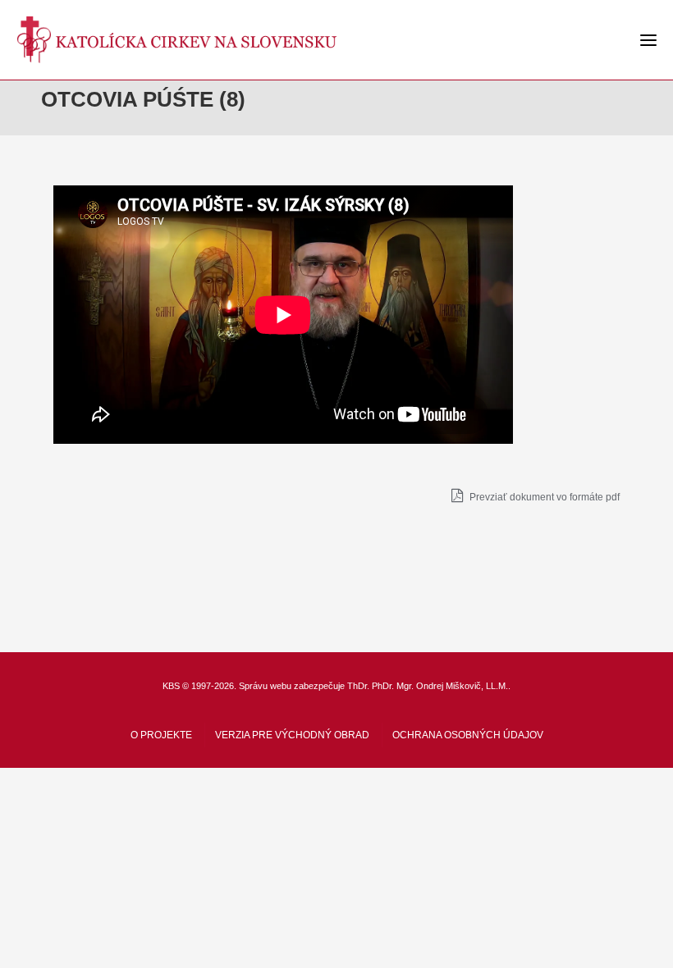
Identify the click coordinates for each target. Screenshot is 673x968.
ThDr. (358, 686)
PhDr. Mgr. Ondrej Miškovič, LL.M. (440, 686)
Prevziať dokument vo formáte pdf (543, 497)
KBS (171, 686)
